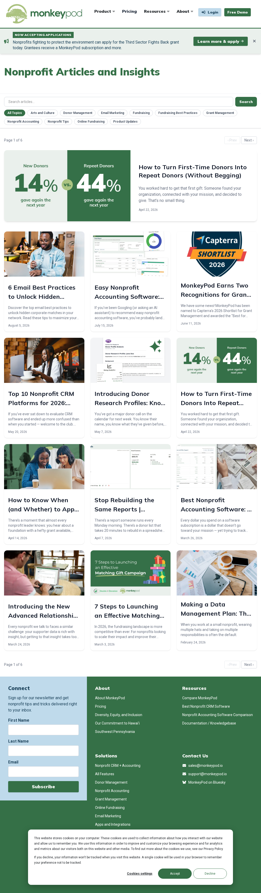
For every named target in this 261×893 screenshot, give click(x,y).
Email (13, 762)
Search (246, 101)
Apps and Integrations (112, 824)
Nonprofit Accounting (23, 121)
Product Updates (125, 121)
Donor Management (77, 113)
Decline (210, 873)
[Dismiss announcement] (254, 41)
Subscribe (43, 787)
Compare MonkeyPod (199, 698)
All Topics (14, 113)
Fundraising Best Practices (178, 113)
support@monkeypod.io (207, 774)
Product (103, 11)
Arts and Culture (43, 113)
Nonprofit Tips (58, 121)
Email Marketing (112, 113)
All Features (104, 774)
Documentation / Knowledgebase (209, 723)
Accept (175, 873)
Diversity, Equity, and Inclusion (118, 715)
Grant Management (220, 113)
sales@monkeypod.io (205, 765)
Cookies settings (139, 873)
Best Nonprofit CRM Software (206, 706)
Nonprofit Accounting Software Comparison (217, 715)
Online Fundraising (91, 121)
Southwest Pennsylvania (115, 732)
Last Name (18, 741)
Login (212, 12)
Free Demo (237, 12)
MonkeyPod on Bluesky (207, 782)
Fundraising (141, 113)
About (184, 11)
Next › (249, 140)
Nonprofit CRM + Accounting (117, 765)
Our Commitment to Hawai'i (117, 723)
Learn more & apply (218, 41)
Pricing (129, 11)
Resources (155, 11)
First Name (18, 720)
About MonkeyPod (110, 698)
